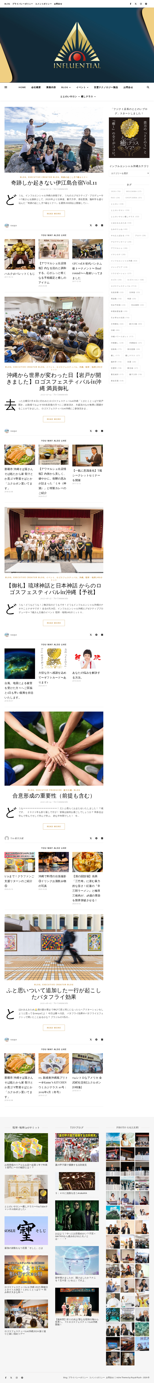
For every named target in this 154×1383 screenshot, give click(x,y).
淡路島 (116, 349)
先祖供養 (117, 292)
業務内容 (51, 87)
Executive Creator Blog (43, 177)
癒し (115, 355)
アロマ (140, 235)
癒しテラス (132, 355)
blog (7, 3)
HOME (22, 87)
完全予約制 (118, 305)
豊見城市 (117, 374)
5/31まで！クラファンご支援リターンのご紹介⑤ (19, 881)
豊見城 (132, 368)
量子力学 (135, 374)
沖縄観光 (135, 343)
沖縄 (81, 367)
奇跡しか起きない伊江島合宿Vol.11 (54, 182)
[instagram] (141, 3)
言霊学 (116, 368)
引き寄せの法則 (120, 317)
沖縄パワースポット (122, 336)
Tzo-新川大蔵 (16, 838)
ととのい (117, 204)
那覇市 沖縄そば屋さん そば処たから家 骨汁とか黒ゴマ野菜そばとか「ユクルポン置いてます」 (19, 478)
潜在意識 (133, 349)
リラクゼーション (121, 273)
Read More (54, 213)
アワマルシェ (119, 248)
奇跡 (131, 298)
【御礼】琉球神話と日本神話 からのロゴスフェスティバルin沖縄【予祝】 (54, 588)
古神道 (134, 292)
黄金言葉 (117, 381)
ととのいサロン (120, 210)
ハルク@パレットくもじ (20, 273)
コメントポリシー (43, 3)
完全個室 (137, 305)
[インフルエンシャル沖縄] (77, 45)
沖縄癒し (117, 343)
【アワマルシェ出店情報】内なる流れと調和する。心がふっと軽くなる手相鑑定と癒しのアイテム (52, 272)
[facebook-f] (130, 3)
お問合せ (58, 3)
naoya (13, 225)
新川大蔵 (135, 324)
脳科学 (116, 362)
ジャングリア (119, 267)
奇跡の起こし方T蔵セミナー (74, 177)
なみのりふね (119, 229)
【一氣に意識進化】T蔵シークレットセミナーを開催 (87, 475)
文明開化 (117, 324)
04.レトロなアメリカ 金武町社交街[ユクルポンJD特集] (87, 1082)
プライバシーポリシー (22, 3)
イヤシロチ (118, 254)
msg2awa (134, 191)
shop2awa (134, 197)
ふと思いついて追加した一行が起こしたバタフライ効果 (54, 993)
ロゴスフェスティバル (67, 367)
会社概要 (36, 87)
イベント (81, 87)
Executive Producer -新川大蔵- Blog (58, 790)
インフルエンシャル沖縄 (124, 261)
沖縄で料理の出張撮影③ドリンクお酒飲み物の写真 (52, 881)
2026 (116, 191)
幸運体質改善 (119, 311)
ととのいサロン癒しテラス (125, 216)
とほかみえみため (121, 223)
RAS (115, 197)
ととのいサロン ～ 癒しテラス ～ (78, 96)
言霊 (131, 362)
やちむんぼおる (120, 235)
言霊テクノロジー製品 (106, 87)
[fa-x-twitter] (135, 3)
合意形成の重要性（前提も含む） (53, 795)
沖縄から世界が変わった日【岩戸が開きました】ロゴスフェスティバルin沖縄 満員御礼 (54, 381)
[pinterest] (146, 3)
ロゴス (116, 280)
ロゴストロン (135, 280)
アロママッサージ (121, 242)
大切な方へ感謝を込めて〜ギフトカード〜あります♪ (52, 677)
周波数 (116, 298)
